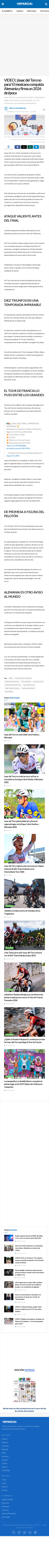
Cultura (4, 1467)
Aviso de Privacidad (8, 1513)
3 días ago (8, 785)
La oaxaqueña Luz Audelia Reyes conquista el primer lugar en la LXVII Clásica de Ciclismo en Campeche (23, 1084)
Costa (4, 1483)
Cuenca (4, 1490)
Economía (5, 1446)
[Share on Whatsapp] (30, 147)
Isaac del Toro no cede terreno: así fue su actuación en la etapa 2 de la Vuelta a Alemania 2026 (23, 779)
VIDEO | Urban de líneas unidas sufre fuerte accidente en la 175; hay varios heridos (28, 1309)
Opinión (5, 1460)
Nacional (5, 1449)
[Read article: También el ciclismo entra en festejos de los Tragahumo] (24, 893)
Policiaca (44, 11)
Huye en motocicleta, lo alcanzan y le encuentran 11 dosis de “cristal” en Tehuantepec (28, 1297)
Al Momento (7, 11)
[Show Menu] (3, 4)
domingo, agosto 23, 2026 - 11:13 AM (21, 112)
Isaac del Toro (38, 681)
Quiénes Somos (7, 1499)
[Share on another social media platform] (42, 147)
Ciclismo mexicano (12, 681)
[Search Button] (46, 4)
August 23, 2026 (12, 456)
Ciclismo (9, 730)
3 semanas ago (9, 1003)
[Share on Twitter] (24, 147)
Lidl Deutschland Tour (13, 685)
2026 (11, 678)
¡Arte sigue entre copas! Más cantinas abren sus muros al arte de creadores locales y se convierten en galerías (28, 1284)
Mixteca (5, 1487)
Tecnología (6, 1470)
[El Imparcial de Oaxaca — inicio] (24, 1422)
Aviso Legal (6, 1517)
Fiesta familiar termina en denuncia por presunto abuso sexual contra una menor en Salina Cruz (29, 1272)
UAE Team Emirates (12, 688)
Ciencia (4, 1463)
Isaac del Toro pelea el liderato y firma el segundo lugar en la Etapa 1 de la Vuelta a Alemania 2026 (21, 824)
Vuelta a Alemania (28, 688)
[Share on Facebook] (18, 147)
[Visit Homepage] (24, 4)
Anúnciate (5, 1506)
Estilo (4, 1453)
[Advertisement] (24, 46)
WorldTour (9, 691)
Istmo (4, 1480)
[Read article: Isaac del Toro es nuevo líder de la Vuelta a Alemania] (24, 717)
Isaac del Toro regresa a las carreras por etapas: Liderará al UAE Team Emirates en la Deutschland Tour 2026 (24, 869)
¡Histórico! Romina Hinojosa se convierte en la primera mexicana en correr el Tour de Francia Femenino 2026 (23, 997)
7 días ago (8, 875)
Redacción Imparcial (17, 108)
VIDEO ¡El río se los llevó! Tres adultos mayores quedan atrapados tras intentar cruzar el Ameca (29, 1260)
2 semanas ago (9, 959)
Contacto (5, 1510)
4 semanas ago (9, 1090)
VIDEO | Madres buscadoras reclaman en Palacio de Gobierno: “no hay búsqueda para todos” (29, 1321)
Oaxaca (19, 11)
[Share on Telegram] (36, 147)
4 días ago (8, 830)
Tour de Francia (29, 685)
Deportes (5, 1456)
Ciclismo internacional (23, 678)
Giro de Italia (26, 681)
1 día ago (8, 740)
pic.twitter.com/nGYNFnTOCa (18, 448)
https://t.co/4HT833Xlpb (16, 445)
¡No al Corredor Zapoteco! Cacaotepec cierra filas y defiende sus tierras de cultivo (29, 1248)
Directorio (5, 1503)
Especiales (31, 11)
